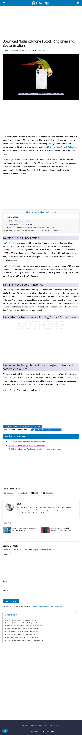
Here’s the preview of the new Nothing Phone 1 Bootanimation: (31, 227)
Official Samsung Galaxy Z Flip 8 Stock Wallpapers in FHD (24, 629)
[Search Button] (78, 3)
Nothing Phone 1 (13, 243)
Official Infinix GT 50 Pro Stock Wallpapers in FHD (21, 634)
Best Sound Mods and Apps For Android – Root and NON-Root (24, 637)
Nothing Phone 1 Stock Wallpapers (62, 147)
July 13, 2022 (15, 50)
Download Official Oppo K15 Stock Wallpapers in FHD (22, 623)
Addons (24, 50)
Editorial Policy (54, 726)
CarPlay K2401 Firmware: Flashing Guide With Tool (21, 620)
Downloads (30, 50)
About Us (25, 726)
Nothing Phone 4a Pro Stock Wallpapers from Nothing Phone (61, 529)
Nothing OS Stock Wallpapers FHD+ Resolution (26, 445)
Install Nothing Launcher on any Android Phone (27, 441)
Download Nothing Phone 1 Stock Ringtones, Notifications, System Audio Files (34, 231)
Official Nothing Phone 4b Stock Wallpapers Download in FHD (25, 640)
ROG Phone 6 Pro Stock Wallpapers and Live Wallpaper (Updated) (34, 449)
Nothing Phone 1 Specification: (20, 221)
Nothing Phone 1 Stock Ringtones (21, 224)
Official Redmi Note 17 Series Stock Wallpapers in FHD (22, 631)
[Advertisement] (41, 23)
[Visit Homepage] (37, 3)
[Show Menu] (4, 3)
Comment (7, 554)
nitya (6, 50)
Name (5, 581)
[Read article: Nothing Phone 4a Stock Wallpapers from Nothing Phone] (7, 530)
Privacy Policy (43, 726)
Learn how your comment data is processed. (47, 607)
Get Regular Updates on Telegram (42, 212)
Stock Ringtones (40, 50)
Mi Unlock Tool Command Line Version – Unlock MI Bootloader (25, 626)
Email (5, 591)
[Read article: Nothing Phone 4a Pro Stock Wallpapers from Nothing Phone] (45, 530)
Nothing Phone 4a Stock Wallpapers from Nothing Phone (24, 529)
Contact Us (33, 726)
